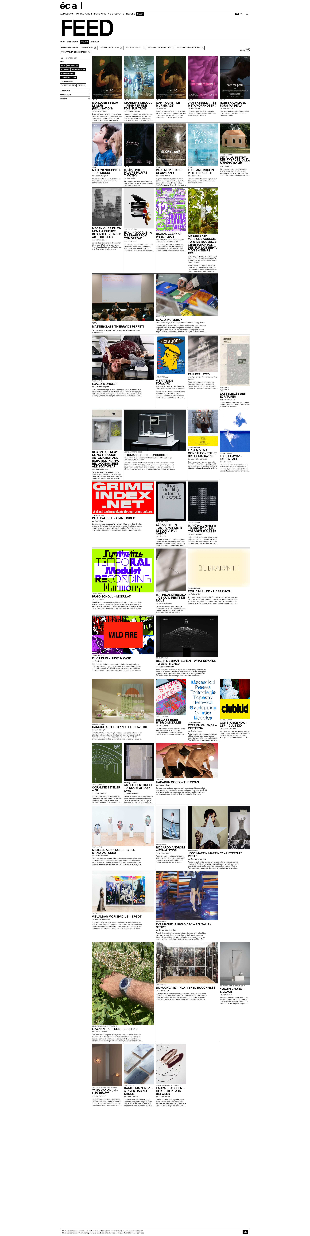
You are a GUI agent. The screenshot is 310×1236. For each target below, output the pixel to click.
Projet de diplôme (78, 69)
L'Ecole (130, 14)
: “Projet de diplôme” (159, 48)
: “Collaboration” (109, 48)
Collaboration (72, 66)
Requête (62, 58)
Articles (95, 42)
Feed (140, 14)
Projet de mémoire (67, 73)
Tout (62, 42)
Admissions (67, 14)
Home (71, 5)
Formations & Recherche (91, 14)
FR (237, 14)
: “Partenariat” (133, 48)
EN (241, 14)
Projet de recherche (68, 77)
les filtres (69, 48)
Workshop (81, 85)
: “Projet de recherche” (74, 52)
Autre (63, 66)
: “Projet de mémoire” (189, 48)
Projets (84, 42)
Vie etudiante (116, 14)
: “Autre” (87, 48)
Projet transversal (68, 85)
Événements (72, 42)
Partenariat (65, 69)
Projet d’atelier (67, 81)
